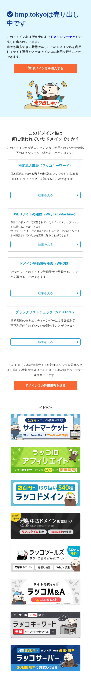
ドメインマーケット (64, 36)
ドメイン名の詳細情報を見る (45, 385)
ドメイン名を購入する (47, 68)
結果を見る (45, 195)
